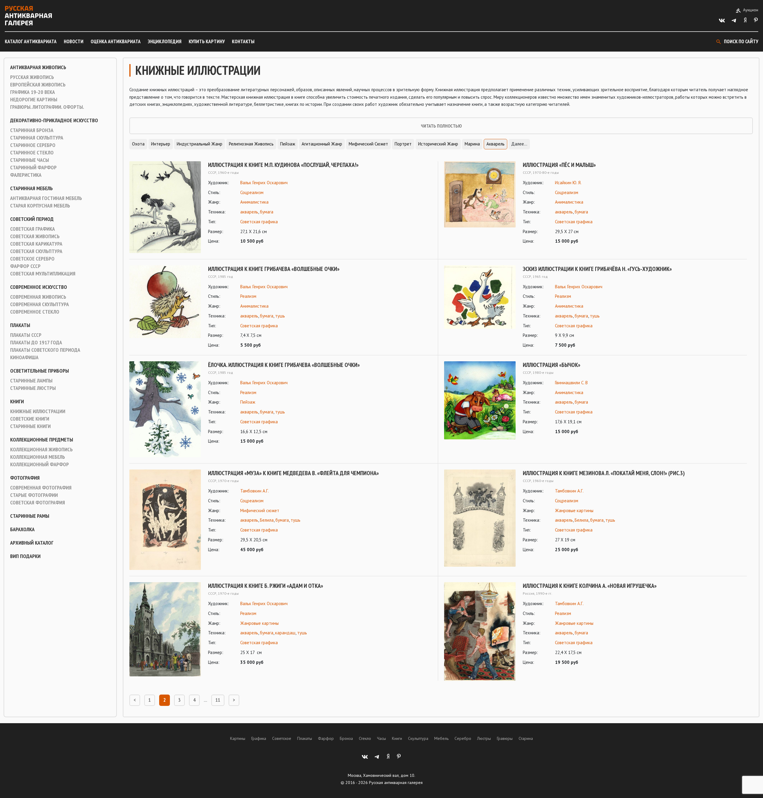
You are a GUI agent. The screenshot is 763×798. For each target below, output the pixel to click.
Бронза (346, 738)
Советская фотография (37, 503)
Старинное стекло (32, 153)
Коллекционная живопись (41, 450)
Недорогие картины (33, 100)
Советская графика (32, 229)
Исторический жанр (438, 144)
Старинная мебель (31, 188)
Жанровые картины (574, 510)
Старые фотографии (34, 495)
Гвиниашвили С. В (571, 382)
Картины (237, 738)
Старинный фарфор (33, 168)
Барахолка (22, 529)
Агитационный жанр (322, 144)
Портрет (403, 144)
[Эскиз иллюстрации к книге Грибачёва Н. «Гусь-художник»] (480, 307)
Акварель (495, 144)
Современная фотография (41, 488)
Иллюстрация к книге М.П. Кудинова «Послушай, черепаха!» (283, 164)
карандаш (285, 633)
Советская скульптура (36, 251)
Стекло (365, 738)
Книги (17, 402)
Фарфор (326, 738)
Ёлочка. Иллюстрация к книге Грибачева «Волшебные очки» (284, 364)
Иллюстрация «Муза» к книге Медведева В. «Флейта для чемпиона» (293, 473)
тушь (280, 316)
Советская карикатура (36, 244)
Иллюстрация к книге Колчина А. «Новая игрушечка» (590, 585)
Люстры (484, 738)
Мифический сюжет (368, 144)
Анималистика (254, 202)
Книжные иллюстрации (37, 411)
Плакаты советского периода (45, 350)
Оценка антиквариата (116, 41)
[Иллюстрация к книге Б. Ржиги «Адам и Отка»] (165, 629)
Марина (472, 144)
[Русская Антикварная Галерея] (28, 15)
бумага (266, 212)
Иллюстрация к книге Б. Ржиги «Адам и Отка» (265, 585)
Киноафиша (24, 357)
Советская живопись (35, 236)
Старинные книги (30, 426)
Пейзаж (287, 144)
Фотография (25, 478)
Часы (381, 738)
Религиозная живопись (251, 144)
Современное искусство (38, 287)
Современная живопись (38, 297)
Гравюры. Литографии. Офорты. (47, 107)
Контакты (243, 41)
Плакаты (20, 325)
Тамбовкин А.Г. (254, 491)
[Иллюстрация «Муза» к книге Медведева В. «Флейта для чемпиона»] (165, 519)
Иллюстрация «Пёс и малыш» (559, 164)
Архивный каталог (31, 543)
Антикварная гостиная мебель (46, 198)
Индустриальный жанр (199, 144)
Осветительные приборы (39, 371)
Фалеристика (25, 175)
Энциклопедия (165, 41)
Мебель (441, 738)
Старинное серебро (32, 145)
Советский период (32, 219)
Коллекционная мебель (37, 457)
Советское (281, 738)
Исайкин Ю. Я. (568, 182)
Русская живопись (32, 77)
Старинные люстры (33, 388)
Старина (526, 738)
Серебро (463, 738)
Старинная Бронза (31, 130)
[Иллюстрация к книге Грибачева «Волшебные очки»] (165, 307)
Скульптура (418, 738)
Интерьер (160, 144)
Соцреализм (251, 192)
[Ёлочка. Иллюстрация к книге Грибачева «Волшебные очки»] (165, 409)
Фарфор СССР (25, 266)
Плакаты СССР (25, 335)
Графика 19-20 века (32, 92)
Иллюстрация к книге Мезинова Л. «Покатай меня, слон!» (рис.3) (604, 473)
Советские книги (29, 419)
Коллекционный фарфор (39, 464)
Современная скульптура (39, 304)
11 (217, 700)
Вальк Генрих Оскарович (264, 182)
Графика (258, 738)
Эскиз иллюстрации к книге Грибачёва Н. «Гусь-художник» (597, 268)
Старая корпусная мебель (40, 206)
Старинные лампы (31, 381)
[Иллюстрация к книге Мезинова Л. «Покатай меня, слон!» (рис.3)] (480, 518)
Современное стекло (34, 312)
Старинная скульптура (36, 138)
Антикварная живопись (38, 67)
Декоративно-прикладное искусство (54, 120)
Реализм (248, 296)
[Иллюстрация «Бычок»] (480, 400)
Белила (267, 520)
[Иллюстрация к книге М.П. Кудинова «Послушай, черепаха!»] (165, 207)
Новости (73, 41)
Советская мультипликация (42, 274)
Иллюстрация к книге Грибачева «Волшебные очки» (273, 268)
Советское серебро (32, 259)
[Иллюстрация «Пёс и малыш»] (480, 203)
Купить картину (207, 41)
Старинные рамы (29, 516)
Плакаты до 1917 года (36, 342)
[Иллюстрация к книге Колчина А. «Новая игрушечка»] (480, 631)
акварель (249, 212)
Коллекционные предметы (41, 440)
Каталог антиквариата (31, 41)
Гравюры (505, 738)
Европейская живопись (38, 85)
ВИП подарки (25, 556)
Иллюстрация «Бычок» (551, 364)
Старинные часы (29, 160)
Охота (138, 144)
